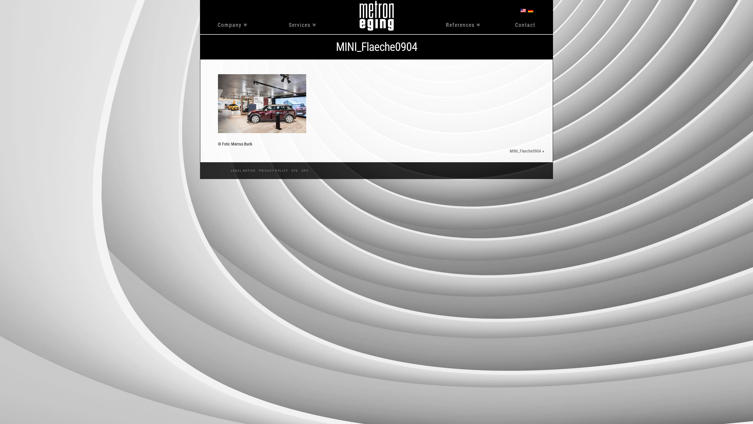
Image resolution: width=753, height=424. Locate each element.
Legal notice (243, 170)
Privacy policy (273, 170)
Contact (525, 25)
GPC (305, 170)
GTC (294, 170)
